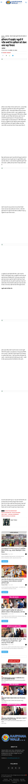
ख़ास (2, 546)
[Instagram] (12, 768)
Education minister (6, 512)
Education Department (11, 510)
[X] (6, 55)
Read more (5, 561)
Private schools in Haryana (8, 516)
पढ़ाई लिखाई (7, 36)
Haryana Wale (4, 554)
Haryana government (13, 514)
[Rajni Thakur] (6, 522)
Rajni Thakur (7, 52)
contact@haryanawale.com (13, 758)
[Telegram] (12, 55)
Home (2, 36)
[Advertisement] (14, 19)
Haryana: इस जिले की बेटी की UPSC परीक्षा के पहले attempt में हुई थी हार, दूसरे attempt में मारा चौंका (13, 641)
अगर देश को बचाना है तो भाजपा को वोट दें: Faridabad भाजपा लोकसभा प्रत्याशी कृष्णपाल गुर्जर (12, 581)
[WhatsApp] (9, 55)
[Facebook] (2, 55)
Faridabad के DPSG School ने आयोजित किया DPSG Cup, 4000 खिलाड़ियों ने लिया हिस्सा (13, 550)
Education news (16, 512)
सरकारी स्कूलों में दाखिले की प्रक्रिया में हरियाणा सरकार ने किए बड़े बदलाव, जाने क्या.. (13, 611)
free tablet (4, 514)
